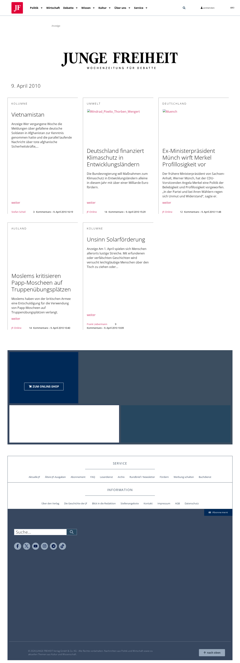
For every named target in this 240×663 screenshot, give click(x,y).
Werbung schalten (184, 477)
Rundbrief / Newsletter (142, 477)
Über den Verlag (50, 503)
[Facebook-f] (17, 546)
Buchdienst (205, 477)
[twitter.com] (26, 546)
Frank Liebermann (97, 324)
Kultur (102, 8)
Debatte (68, 8)
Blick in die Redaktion (104, 503)
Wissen (86, 8)
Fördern (164, 477)
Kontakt (148, 503)
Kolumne (19, 103)
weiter (15, 203)
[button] (184, 7)
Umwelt (94, 103)
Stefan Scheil (18, 211)
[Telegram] (53, 546)
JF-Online (92, 211)
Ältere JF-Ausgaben (55, 477)
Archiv (121, 477)
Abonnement (78, 477)
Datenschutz (192, 503)
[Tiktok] (62, 546)
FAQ (92, 477)
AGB (177, 503)
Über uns (120, 8)
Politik (34, 8)
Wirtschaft (53, 8)
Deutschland (174, 103)
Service (138, 8)
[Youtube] (35, 546)
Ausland (19, 228)
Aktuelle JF (34, 477)
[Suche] (72, 532)
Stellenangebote (130, 503)
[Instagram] (44, 546)
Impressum (164, 503)
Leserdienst (106, 477)
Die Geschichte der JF (75, 503)
